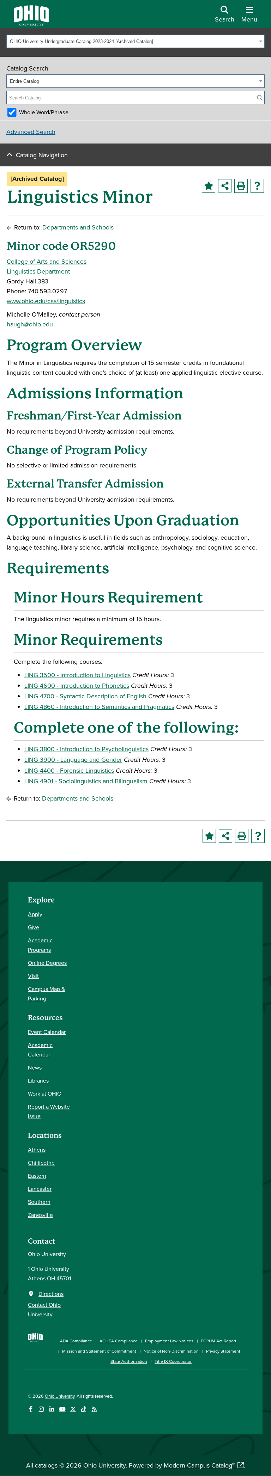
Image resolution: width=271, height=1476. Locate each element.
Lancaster (40, 1189)
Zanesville (40, 1215)
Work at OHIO (44, 1093)
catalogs (46, 1465)
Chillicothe (41, 1162)
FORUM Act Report (218, 1341)
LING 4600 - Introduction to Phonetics (76, 685)
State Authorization (128, 1361)
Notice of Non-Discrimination (171, 1351)
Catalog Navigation (42, 155)
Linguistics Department (38, 271)
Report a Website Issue (49, 1111)
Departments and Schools (78, 227)
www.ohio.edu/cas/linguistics (46, 300)
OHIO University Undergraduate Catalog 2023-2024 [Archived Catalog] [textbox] (81, 41)
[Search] (260, 97)
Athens (37, 1149)
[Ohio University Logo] (31, 23)
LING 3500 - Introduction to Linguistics (77, 674)
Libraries (38, 1080)
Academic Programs (40, 945)
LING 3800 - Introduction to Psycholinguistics (86, 749)
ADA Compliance (76, 1341)
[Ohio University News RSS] (94, 1409)
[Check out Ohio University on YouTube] (62, 1409)
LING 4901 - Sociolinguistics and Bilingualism (85, 781)
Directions (51, 1294)
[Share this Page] (224, 185)
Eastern (37, 1176)
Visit (33, 976)
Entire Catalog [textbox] (24, 81)
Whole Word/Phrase (43, 112)
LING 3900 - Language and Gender (73, 759)
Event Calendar (47, 1032)
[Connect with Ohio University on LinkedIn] (51, 1409)
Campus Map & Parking (46, 993)
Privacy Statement (223, 1351)
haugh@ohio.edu (30, 324)
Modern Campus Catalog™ (199, 1465)
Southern (39, 1202)
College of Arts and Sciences (46, 261)
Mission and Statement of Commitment (99, 1351)
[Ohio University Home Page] (35, 1347)
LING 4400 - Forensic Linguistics (69, 770)
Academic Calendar (40, 1049)
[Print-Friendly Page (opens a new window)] (241, 186)
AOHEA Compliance (119, 1341)
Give (33, 927)
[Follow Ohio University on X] (72, 1409)
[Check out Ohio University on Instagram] (41, 1409)
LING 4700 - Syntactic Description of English (85, 696)
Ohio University (59, 1396)
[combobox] (135, 41)
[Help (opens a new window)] (257, 186)
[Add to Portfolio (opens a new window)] (208, 186)
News (35, 1067)
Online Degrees (47, 963)
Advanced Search (30, 131)
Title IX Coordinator (173, 1361)
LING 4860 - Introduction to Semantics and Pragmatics (99, 706)
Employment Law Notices (169, 1341)
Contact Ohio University (44, 1309)
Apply (35, 914)
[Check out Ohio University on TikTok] (83, 1409)
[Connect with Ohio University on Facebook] (30, 1409)
